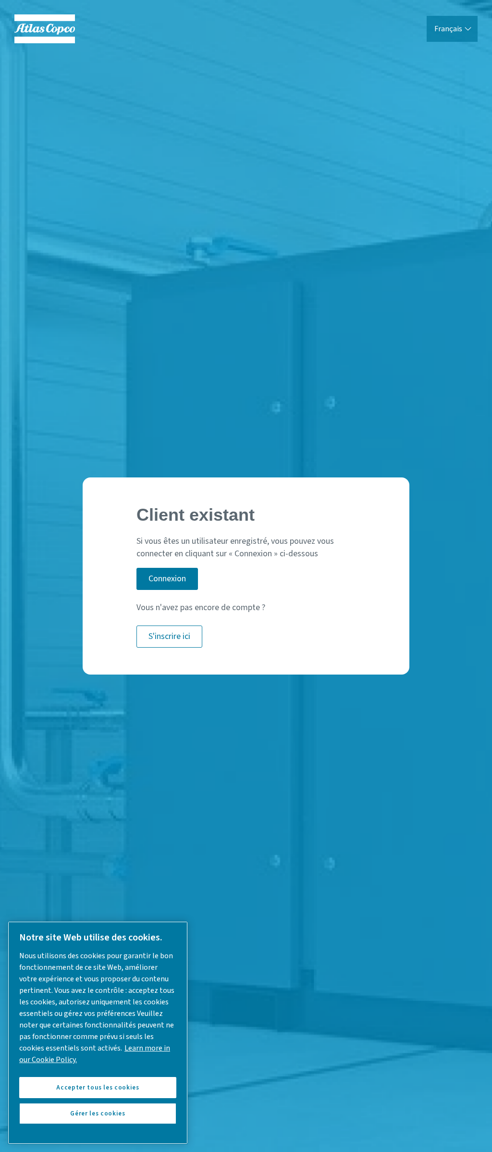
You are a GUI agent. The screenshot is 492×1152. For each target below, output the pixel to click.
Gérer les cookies (97, 1113)
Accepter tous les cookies (97, 1087)
